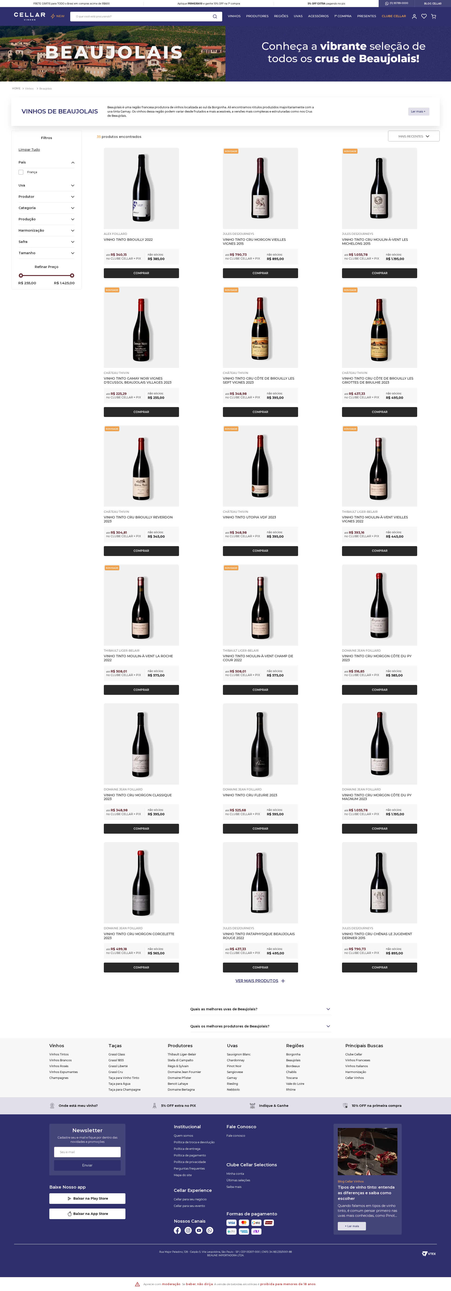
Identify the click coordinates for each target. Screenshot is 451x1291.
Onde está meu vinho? (78, 1106)
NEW (60, 16)
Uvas (298, 16)
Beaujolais (45, 88)
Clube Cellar (394, 16)
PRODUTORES (257, 16)
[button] (46, 162)
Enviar (87, 1165)
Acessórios (318, 16)
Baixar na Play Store (90, 1198)
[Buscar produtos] (214, 17)
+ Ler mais (352, 1226)
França (32, 172)
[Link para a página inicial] (16, 88)
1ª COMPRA (343, 16)
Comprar (141, 273)
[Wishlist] (423, 16)
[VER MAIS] (261, 981)
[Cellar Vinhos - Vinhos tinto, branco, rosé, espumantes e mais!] (29, 16)
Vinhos (234, 16)
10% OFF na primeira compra (377, 1106)
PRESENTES (366, 16)
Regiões (281, 16)
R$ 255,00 (27, 283)
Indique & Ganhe (273, 1106)
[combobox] (146, 16)
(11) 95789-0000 (399, 3)
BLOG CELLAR (433, 3)
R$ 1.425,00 (64, 283)
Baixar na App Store (90, 1214)
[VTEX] (429, 1253)
